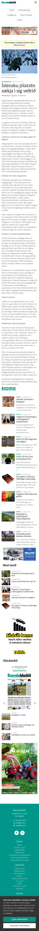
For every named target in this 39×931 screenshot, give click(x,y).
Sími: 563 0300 (20, 820)
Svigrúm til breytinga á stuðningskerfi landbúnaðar (26, 419)
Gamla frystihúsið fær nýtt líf (23, 581)
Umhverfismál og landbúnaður (19, 855)
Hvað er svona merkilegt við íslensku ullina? (22, 726)
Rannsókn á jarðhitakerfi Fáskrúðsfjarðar (23, 516)
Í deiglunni (11, 15)
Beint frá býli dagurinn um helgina (26, 440)
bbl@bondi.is (20, 823)
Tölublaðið (10, 661)
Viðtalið (19, 884)
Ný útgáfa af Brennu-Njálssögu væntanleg (25, 477)
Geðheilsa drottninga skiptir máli (22, 574)
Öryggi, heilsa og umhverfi (19, 860)
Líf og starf (19, 881)
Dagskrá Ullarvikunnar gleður (26, 495)
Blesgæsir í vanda (18, 715)
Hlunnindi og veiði (19, 886)
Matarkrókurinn (19, 871)
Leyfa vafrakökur (19, 919)
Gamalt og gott (19, 847)
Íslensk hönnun (19, 868)
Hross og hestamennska (19, 858)
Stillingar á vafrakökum (19, 926)
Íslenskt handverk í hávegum (25, 400)
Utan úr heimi (26, 15)
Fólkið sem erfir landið (19, 878)
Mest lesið (9, 565)
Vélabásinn (19, 889)
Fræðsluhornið (19, 850)
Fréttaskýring (24, 10)
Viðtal (19, 20)
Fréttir (12, 10)
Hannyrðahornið (19, 873)
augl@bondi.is (20, 825)
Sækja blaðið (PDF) (19, 671)
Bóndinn (19, 876)
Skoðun (19, 845)
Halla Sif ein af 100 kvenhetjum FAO (24, 457)
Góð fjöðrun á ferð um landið (23, 735)
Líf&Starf (19, 865)
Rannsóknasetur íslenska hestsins (23, 535)
